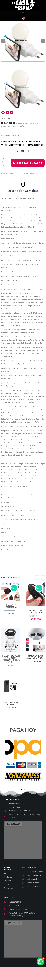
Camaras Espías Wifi (23, 123)
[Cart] (23, 18)
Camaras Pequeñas (18, 126)
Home (3, 132)
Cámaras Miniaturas (12, 132)
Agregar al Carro (30, 163)
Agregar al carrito (35, 593)
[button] (23, 13)
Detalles (10, 594)
